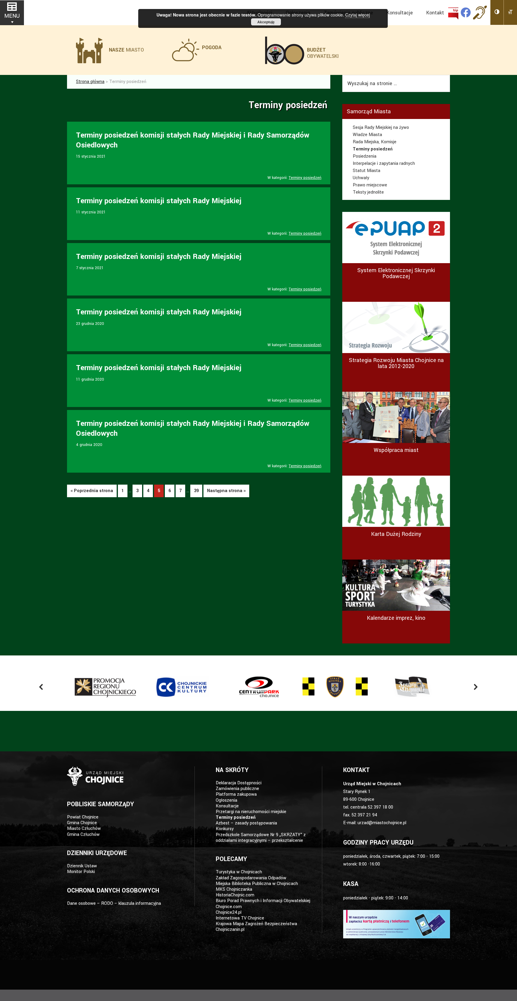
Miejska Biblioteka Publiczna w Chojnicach (257, 884)
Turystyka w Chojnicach (239, 872)
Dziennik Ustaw (82, 866)
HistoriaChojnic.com (235, 895)
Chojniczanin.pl (230, 929)
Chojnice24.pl (228, 912)
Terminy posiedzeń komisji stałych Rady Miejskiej (158, 201)
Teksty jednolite (368, 192)
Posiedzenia (364, 156)
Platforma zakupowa (236, 794)
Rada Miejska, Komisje (374, 142)
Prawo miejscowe (370, 185)
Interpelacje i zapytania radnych (384, 163)
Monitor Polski (81, 872)
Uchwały (361, 178)
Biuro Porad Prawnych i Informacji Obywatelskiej (263, 901)
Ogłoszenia (226, 800)
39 (196, 492)
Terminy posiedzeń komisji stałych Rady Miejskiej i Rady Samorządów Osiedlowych (192, 140)
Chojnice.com (229, 907)
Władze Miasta (367, 135)
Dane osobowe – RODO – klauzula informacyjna (114, 903)
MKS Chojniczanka (234, 889)
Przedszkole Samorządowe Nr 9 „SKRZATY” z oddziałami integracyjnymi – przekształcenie (261, 838)
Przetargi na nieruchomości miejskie (251, 812)
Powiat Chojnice (82, 817)
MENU (12, 16)
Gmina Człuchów (83, 834)
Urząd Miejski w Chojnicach (97, 12)
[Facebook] (466, 12)
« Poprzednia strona (92, 491)
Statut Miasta (366, 171)
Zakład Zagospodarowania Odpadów (251, 878)
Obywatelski (323, 53)
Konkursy (225, 829)
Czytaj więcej (357, 15)
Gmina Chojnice (82, 823)
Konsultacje (227, 806)
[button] (497, 12)
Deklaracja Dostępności (238, 783)
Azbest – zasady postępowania (246, 823)
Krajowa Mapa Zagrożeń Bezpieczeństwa (256, 924)
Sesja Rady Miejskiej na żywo (381, 127)
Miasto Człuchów (84, 828)
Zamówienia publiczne (237, 789)
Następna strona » (226, 491)
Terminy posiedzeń (305, 177)
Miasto (126, 49)
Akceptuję (266, 22)
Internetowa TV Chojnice (240, 918)
